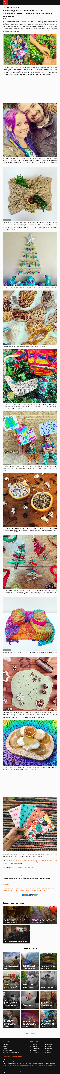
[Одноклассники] (25, 895)
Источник (5, 870)
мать (21, 888)
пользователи (7, 890)
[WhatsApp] (35, 895)
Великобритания (30, 887)
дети (18, 7)
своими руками (24, 890)
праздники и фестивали (36, 883)
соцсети (48, 883)
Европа (15, 883)
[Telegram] (37, 895)
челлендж (43, 890)
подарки (51, 888)
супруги (36, 890)
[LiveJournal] (31, 895)
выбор (38, 887)
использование (8, 888)
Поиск (51, 2)
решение (15, 890)
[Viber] (33, 895)
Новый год (25, 21)
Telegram (24, 875)
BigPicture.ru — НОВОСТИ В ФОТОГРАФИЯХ (14, 1059)
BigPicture (12, 7)
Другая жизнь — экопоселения (24, 867)
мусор (26, 888)
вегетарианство (19, 887)
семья (31, 890)
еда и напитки (23, 883)
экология (6, 884)
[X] (29, 895)
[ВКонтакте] (23, 895)
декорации (44, 887)
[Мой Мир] (27, 895)
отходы (38, 888)
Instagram (10, 887)
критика (16, 888)
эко (49, 890)
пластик (44, 888)
